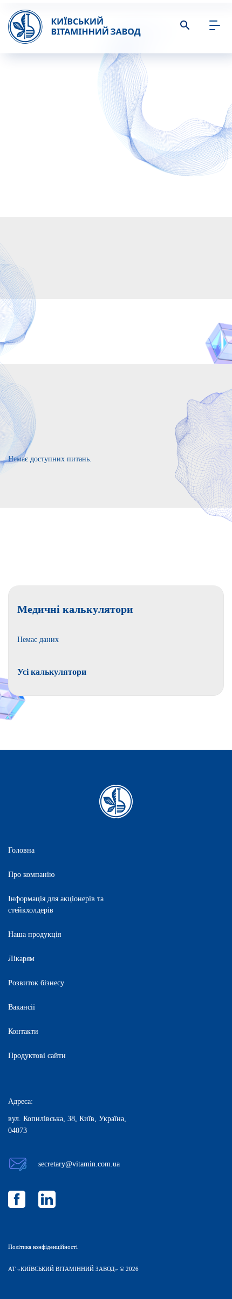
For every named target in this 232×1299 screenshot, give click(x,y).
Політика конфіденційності (43, 1246)
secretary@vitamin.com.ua (79, 1164)
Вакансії (21, 1007)
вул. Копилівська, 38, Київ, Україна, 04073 (67, 1125)
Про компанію (31, 874)
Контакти (23, 1031)
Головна (21, 850)
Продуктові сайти (37, 1056)
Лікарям (21, 959)
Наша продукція (34, 934)
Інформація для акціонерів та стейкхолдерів (56, 904)
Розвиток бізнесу (36, 983)
